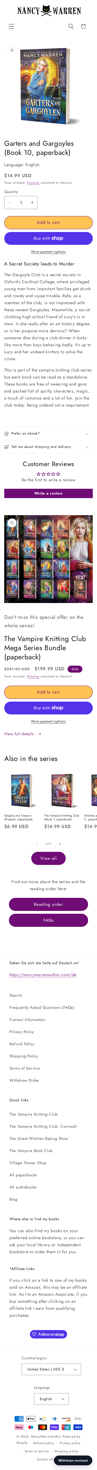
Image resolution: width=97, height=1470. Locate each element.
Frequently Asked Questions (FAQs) (41, 1007)
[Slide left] (37, 844)
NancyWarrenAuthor (46, 1436)
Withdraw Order (24, 1080)
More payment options (48, 251)
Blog (13, 1199)
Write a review (48, 493)
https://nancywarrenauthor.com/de (43, 975)
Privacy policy (70, 1443)
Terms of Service (24, 1068)
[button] (11, 26)
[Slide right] (60, 844)
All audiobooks (23, 1187)
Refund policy (43, 1443)
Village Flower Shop (28, 1163)
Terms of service (36, 1451)
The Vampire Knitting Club (33, 1114)
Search (15, 995)
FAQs (48, 920)
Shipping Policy (23, 1056)
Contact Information (27, 1019)
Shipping (33, 183)
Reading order (48, 904)
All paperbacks (23, 1175)
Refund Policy (21, 1044)
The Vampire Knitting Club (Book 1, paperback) (61, 817)
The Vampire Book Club (31, 1150)
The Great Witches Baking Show (38, 1138)
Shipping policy (66, 1451)
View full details (19, 734)
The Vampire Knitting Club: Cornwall (43, 1126)
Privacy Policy (21, 1032)
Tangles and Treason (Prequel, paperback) (18, 817)
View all (48, 858)
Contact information (51, 1459)
